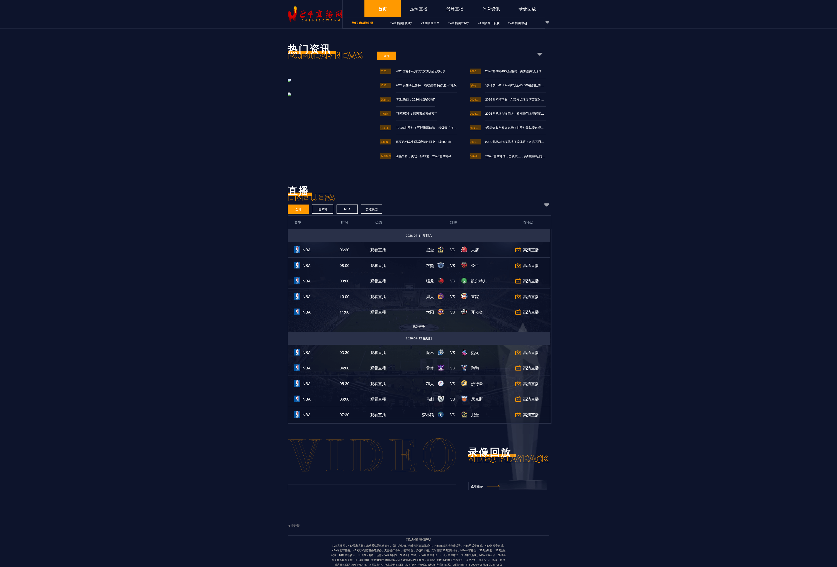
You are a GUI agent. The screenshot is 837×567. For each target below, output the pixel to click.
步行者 (477, 383)
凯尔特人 (479, 281)
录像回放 (527, 8)
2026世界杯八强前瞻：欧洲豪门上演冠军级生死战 (475, 113)
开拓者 (477, 312)
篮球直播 (455, 8)
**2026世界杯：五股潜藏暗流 (385, 127)
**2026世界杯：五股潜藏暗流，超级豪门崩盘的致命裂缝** (426, 127)
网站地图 (412, 539)
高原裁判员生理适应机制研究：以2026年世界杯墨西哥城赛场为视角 (385, 142)
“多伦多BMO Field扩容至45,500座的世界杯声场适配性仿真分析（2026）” (515, 85)
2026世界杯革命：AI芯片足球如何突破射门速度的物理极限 (475, 99)
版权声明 (425, 539)
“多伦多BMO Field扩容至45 (475, 85)
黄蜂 (430, 368)
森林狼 (428, 414)
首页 (382, 8)
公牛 (475, 265)
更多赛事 (419, 326)
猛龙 (430, 281)
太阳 (430, 312)
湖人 (430, 296)
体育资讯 (491, 8)
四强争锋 (386, 156)
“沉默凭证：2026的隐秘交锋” (385, 99)
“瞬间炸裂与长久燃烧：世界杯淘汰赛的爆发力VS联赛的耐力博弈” (475, 127)
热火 (475, 352)
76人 (430, 383)
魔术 (430, 352)
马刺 (430, 399)
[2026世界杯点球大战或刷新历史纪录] (327, 85)
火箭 (475, 249)
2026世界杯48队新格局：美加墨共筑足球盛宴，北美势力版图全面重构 (515, 71)
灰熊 (430, 265)
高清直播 (531, 249)
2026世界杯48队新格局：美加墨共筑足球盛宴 (475, 71)
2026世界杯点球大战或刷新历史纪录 (385, 71)
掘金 (430, 249)
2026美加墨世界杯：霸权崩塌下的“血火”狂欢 (385, 85)
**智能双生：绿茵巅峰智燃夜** (385, 113)
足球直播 (418, 8)
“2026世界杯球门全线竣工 (475, 156)
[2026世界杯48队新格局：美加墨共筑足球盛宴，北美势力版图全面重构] (327, 94)
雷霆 (475, 296)
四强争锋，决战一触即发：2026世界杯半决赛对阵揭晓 (426, 156)
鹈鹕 (475, 368)
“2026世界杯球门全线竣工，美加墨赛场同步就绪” (515, 156)
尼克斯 (477, 399)
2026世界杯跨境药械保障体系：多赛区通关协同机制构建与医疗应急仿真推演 (475, 142)
